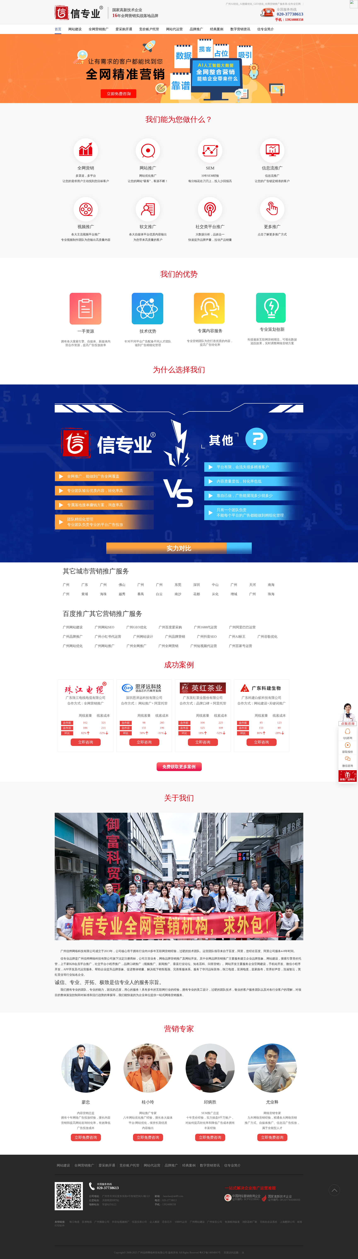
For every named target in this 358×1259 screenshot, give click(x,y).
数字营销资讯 (240, 29)
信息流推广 (272, 168)
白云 (159, 594)
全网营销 (85, 168)
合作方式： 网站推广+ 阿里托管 (144, 703)
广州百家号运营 (240, 646)
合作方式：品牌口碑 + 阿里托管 (203, 703)
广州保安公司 (214, 1221)
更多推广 (272, 226)
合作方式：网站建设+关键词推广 (261, 703)
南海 (271, 584)
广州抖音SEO (207, 636)
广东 (84, 584)
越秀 (122, 594)
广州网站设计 (143, 636)
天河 (252, 584)
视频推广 (85, 226)
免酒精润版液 (232, 1221)
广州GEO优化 (136, 627)
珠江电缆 (74, 1221)
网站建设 (75, 29)
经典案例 (216, 29)
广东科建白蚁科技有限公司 (261, 697)
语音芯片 (166, 1221)
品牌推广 (196, 29)
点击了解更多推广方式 (272, 234)
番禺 (140, 594)
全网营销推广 (99, 29)
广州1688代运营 (205, 627)
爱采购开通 (124, 29)
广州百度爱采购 (170, 627)
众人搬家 (154, 1221)
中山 (215, 584)
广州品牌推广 (73, 636)
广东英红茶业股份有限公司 (203, 697)
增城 (234, 594)
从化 (215, 594)
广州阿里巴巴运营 (242, 627)
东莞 (178, 584)
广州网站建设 (73, 627)
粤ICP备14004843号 (210, 1252)
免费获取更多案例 (179, 766)
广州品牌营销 (175, 636)
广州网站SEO (104, 627)
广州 (66, 584)
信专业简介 (265, 29)
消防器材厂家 (249, 1221)
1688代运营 (180, 1221)
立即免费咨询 (86, 1137)
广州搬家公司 (101, 1221)
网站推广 (148, 168)
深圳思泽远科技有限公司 (144, 697)
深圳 (196, 584)
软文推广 (148, 226)
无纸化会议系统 (268, 1221)
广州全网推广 (136, 646)
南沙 (178, 594)
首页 (58, 29)
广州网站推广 (105, 646)
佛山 (122, 584)
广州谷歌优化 (267, 636)
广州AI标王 (237, 636)
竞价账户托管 (149, 29)
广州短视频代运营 (203, 646)
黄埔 (84, 594)
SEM (210, 168)
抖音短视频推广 (120, 1221)
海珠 (103, 594)
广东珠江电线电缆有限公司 (85, 697)
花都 (196, 594)
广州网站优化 (73, 646)
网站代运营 (174, 29)
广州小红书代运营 (108, 636)
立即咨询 (85, 742)
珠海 (271, 594)
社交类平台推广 (210, 226)
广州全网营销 (168, 646)
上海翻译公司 (287, 1221)
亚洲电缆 (86, 1221)
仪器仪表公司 (139, 1221)
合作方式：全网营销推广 (85, 703)
